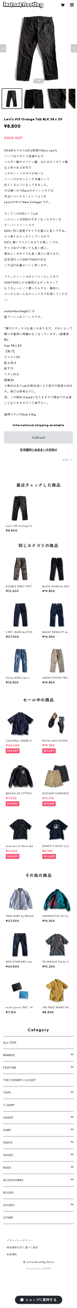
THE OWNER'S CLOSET (19, 1080)
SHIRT (7, 1130)
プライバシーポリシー (20, 1240)
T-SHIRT (9, 1105)
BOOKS (8, 1192)
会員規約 (12, 1254)
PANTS (8, 1142)
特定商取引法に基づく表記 (22, 1247)
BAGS (7, 1167)
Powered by (34, 1268)
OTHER (8, 1217)
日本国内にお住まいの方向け (38, 450)
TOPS (7, 1092)
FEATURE (9, 1067)
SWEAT (8, 1117)
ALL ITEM (9, 1042)
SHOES (8, 1155)
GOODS (9, 1205)
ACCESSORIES (13, 1180)
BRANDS (9, 1055)
